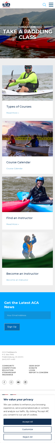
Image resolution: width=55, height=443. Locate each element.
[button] (44, 5)
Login (32, 370)
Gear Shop (34, 366)
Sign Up (11, 327)
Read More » (12, 113)
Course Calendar (14, 168)
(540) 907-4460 (8, 359)
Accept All (27, 421)
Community (8, 366)
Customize (27, 429)
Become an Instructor (17, 280)
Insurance (7, 375)
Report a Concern (38, 372)
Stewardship (9, 372)
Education (7, 370)
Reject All (27, 437)
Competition (9, 368)
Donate (33, 368)
